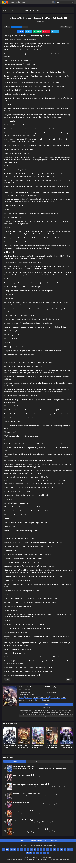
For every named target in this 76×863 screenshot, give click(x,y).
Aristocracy (28, 697)
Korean (63, 697)
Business (28, 804)
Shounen (50, 777)
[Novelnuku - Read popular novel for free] (5, 2)
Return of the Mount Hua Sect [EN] (23, 775)
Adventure (24, 768)
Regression (58, 831)
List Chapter (16, 27)
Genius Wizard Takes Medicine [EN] (23, 766)
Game (33, 768)
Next (25, 27)
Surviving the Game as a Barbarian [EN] (25, 811)
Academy (20, 795)
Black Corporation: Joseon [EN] (22, 802)
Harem (40, 831)
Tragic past (31, 832)
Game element (55, 697)
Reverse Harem (65, 831)
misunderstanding (41, 795)
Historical (38, 777)
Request (38, 700)
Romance (15, 832)
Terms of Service (52, 840)
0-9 (7, 849)
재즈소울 (53, 692)
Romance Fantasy (23, 832)
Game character (44, 697)
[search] (73, 2)
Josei (44, 831)
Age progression (22, 804)
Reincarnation (30, 700)
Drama (29, 786)
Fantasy (36, 697)
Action (21, 697)
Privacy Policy (22, 840)
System (65, 768)
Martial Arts (47, 768)
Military (48, 822)
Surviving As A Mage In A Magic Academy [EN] (26, 793)
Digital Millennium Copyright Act (37, 840)
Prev (7, 27)
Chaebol (33, 804)
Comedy (29, 777)
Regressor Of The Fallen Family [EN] (24, 820)
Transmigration (64, 786)
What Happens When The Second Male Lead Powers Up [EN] (31, 784)
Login (23, 2)
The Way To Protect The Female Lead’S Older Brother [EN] (30, 829)
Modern (21, 700)
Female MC (35, 831)
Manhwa (41, 768)
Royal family (46, 700)
